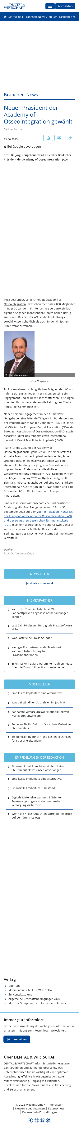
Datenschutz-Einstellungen (39, 1112)
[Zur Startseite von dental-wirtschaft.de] (14, 6)
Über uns (14, 985)
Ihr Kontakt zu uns (20, 994)
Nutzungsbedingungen (30, 1108)
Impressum (56, 1104)
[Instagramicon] (36, 1120)
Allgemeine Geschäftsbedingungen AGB (34, 999)
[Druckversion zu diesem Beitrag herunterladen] (48, 138)
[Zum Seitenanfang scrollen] (72, 1122)
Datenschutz (56, 1108)
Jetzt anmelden (17, 1039)
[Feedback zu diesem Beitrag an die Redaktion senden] (70, 138)
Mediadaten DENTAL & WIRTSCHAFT (31, 990)
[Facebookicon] (30, 1120)
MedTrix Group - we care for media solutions (37, 1003)
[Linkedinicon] (49, 1120)
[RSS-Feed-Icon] (43, 1120)
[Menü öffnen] (50, 6)
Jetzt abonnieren (38, 583)
